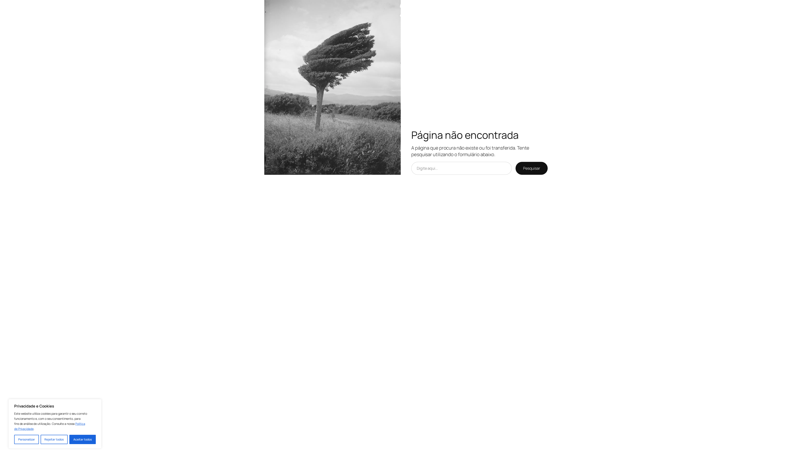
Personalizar (26, 439)
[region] (55, 424)
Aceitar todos (82, 439)
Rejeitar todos (54, 439)
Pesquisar (531, 168)
